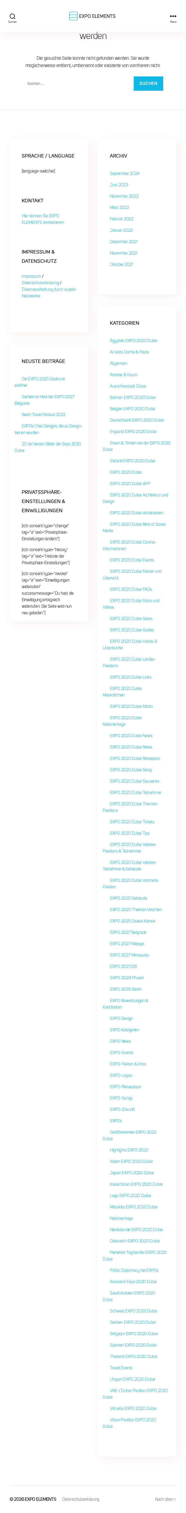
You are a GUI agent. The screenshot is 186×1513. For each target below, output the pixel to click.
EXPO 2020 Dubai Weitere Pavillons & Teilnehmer (129, 848)
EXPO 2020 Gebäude (128, 898)
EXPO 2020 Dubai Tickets (132, 821)
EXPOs (116, 1121)
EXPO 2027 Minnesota (129, 955)
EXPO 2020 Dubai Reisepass (135, 758)
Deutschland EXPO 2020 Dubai (137, 420)
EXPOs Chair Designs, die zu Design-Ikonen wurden (48, 429)
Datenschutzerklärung (40, 282)
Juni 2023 (119, 184)
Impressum (32, 276)
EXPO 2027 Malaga (127, 943)
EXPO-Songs (121, 1098)
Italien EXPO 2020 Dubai (131, 1161)
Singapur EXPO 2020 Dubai (134, 1333)
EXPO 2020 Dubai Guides (132, 630)
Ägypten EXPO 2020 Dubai (133, 340)
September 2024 (125, 173)
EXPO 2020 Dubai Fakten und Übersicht (132, 575)
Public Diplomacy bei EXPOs (134, 1270)
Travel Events (121, 1368)
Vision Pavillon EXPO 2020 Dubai (129, 1423)
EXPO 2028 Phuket (127, 978)
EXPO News (120, 1041)
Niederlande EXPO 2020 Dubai (136, 1229)
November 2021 (123, 253)
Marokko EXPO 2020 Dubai (133, 1207)
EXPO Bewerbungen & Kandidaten (125, 1004)
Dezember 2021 (123, 241)
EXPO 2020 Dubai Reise (131, 747)
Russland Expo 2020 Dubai (133, 1281)
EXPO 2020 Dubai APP (130, 483)
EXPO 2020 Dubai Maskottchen (122, 692)
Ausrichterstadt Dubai (128, 386)
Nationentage (121, 1218)
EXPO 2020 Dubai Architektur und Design (135, 498)
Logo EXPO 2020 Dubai (130, 1195)
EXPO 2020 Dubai (126, 472)
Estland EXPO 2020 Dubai (132, 461)
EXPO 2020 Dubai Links (130, 677)
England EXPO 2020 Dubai (133, 431)
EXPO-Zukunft (122, 1109)
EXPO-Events (121, 1052)
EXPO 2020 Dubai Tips (130, 833)
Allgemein (118, 363)
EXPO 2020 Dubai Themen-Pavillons (131, 807)
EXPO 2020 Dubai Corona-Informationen (129, 545)
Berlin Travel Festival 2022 (43, 414)
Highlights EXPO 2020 (129, 1150)
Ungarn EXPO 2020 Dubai (132, 1379)
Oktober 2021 (121, 264)
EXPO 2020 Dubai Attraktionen (136, 513)
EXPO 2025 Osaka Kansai (132, 921)
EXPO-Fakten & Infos (128, 1064)
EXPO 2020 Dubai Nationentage (122, 721)
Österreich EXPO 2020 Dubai (135, 1241)
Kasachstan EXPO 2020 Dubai (136, 1184)
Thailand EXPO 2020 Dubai (133, 1356)
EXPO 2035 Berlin (126, 989)
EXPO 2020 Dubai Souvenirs (134, 781)
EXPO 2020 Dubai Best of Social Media (134, 527)
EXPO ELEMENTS (40, 1499)
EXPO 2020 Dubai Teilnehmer (135, 792)
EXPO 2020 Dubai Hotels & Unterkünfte (130, 645)
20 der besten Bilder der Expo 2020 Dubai (48, 447)
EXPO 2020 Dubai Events (132, 560)
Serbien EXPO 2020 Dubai (132, 1322)
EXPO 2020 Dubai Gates (131, 618)
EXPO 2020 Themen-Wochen (136, 909)
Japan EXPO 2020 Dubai (132, 1173)
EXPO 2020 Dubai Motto (131, 706)
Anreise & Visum (124, 374)
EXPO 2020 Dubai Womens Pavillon (130, 884)
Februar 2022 (121, 219)
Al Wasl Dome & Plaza (129, 352)
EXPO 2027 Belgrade (128, 932)
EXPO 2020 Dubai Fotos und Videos (131, 604)
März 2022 (119, 207)
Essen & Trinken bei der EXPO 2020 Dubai (136, 446)
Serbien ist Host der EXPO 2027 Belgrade (45, 400)
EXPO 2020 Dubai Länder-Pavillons (129, 662)
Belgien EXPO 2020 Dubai (132, 409)
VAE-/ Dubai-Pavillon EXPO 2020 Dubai (135, 1394)
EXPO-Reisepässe (125, 1086)
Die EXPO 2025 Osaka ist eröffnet (40, 382)
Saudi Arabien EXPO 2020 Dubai (129, 1296)
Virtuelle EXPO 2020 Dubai (133, 1408)
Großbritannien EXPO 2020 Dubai (130, 1135)
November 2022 (124, 196)
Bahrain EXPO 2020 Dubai (132, 397)
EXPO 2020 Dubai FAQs (131, 589)
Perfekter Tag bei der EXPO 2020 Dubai (135, 1256)
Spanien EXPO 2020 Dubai (133, 1345)
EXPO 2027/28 (123, 966)
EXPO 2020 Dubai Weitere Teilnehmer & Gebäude (129, 866)
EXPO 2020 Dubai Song (131, 769)
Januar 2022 (121, 230)
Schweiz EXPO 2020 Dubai (133, 1311)
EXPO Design (121, 1018)
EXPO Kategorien (124, 1030)
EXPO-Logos (121, 1075)
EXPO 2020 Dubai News (131, 735)
